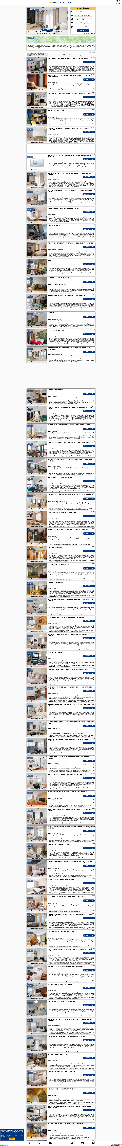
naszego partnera (85, 456)
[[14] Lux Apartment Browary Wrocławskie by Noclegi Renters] (37, 302)
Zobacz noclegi (89, 62)
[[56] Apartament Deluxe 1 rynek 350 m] (37, 1061)
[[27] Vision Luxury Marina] (37, 554)
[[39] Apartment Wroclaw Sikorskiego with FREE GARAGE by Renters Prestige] (37, 764)
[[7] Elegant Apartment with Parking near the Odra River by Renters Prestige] (37, 180)
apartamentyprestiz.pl (61, 2)
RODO (8, 1136)
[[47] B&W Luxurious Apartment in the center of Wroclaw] (37, 903)
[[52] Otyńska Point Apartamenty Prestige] (37, 991)
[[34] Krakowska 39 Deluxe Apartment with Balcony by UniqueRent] (37, 676)
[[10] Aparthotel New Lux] (37, 232)
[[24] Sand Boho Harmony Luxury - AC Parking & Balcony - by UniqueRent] (37, 501)
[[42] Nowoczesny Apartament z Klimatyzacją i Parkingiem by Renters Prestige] (37, 816)
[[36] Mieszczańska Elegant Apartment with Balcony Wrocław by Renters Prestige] (37, 711)
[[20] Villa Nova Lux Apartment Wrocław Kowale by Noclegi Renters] (37, 432)
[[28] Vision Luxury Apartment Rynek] (37, 571)
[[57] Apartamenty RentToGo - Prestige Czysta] (37, 1078)
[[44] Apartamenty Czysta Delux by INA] (37, 851)
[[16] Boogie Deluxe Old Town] (37, 337)
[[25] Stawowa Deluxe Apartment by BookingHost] (37, 519)
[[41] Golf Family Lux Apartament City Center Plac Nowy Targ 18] (37, 799)
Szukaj (83, 30)
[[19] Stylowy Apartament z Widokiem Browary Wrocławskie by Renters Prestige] (37, 414)
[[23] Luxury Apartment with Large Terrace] (37, 484)
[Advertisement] (61, 376)
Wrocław (29, 59)
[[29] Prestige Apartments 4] (37, 589)
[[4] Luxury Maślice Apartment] (37, 117)
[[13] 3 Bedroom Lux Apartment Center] (37, 285)
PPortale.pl (6, 1145)
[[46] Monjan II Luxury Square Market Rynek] (37, 886)
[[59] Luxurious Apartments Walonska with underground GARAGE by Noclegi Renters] (37, 1113)
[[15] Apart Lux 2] (37, 320)
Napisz (120, 1145)
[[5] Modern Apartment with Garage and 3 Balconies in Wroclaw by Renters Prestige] (37, 135)
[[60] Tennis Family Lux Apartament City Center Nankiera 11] (37, 1131)
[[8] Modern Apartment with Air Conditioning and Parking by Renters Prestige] (37, 197)
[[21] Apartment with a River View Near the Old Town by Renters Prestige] (37, 449)
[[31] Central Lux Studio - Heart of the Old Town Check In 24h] (37, 624)
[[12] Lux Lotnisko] (37, 267)
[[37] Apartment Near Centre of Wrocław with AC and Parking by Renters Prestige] (37, 729)
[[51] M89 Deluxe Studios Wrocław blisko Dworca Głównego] (37, 973)
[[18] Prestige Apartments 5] (37, 397)
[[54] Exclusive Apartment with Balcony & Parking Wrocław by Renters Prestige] (37, 1026)
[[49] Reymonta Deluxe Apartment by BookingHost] (37, 938)
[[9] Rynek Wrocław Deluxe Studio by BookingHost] (37, 215)
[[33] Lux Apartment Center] (37, 659)
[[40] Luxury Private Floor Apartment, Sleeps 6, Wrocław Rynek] (37, 781)
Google (2, 1131)
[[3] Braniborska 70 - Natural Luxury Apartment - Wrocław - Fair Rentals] (37, 100)
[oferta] (31, 72)
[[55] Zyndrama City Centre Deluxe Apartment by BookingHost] (37, 1043)
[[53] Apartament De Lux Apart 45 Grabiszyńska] (37, 1008)
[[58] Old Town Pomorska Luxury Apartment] (37, 1096)
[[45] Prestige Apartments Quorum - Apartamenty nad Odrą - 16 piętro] (37, 868)
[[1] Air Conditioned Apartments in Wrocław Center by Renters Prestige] (37, 65)
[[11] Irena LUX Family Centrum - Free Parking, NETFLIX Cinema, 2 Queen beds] (37, 250)
